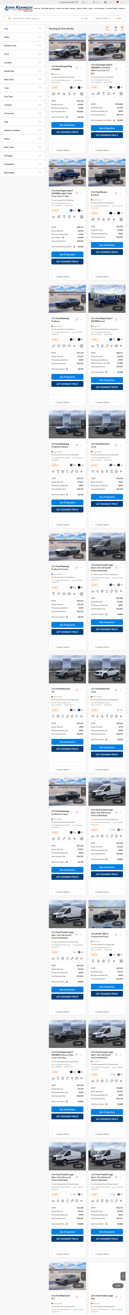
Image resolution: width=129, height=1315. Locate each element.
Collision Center (111, 8)
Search (118, 18)
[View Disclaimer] (74, 94)
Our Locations (99, 8)
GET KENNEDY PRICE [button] (67, 132)
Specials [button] (73, 8)
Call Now (62, 2)
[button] (83, 46)
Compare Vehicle (63, 150)
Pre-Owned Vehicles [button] (48, 8)
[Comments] (81, 94)
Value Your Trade (62, 8)
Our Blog (122, 8)
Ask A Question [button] (67, 125)
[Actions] (81, 68)
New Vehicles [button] (35, 8)
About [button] (91, 8)
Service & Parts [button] (82, 8)
